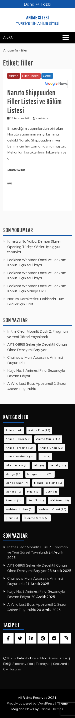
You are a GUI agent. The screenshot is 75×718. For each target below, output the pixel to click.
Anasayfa (10, 50)
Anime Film (39, 430)
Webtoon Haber (19, 509)
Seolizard (60, 664)
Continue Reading (16, 169)
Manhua (13, 491)
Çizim (12, 517)
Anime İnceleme (20, 456)
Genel (47, 76)
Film (39, 465)
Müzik (33, 491)
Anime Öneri (51, 447)
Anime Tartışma (20, 447)
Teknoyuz (43, 664)
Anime (13, 76)
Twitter (44, 191)
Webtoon (59, 500)
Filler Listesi (30, 76)
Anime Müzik (48, 438)
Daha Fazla (37, 4)
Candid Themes (51, 709)
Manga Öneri (17, 482)
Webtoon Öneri (52, 509)
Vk (54, 638)
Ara (6, 37)
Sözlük (36, 500)
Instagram (65, 638)
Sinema (14, 500)
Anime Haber (18, 438)
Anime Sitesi (37, 17)
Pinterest (20, 201)
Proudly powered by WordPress (31, 703)
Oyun (51, 491)
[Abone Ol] (56, 84)
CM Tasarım (12, 669)
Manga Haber (40, 474)
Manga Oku (36, 291)
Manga (13, 474)
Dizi (45, 456)
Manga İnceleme (48, 482)
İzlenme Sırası (36, 517)
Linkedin (44, 201)
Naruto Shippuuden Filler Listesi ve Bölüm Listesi (34, 101)
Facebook (20, 191)
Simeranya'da (22, 664)
